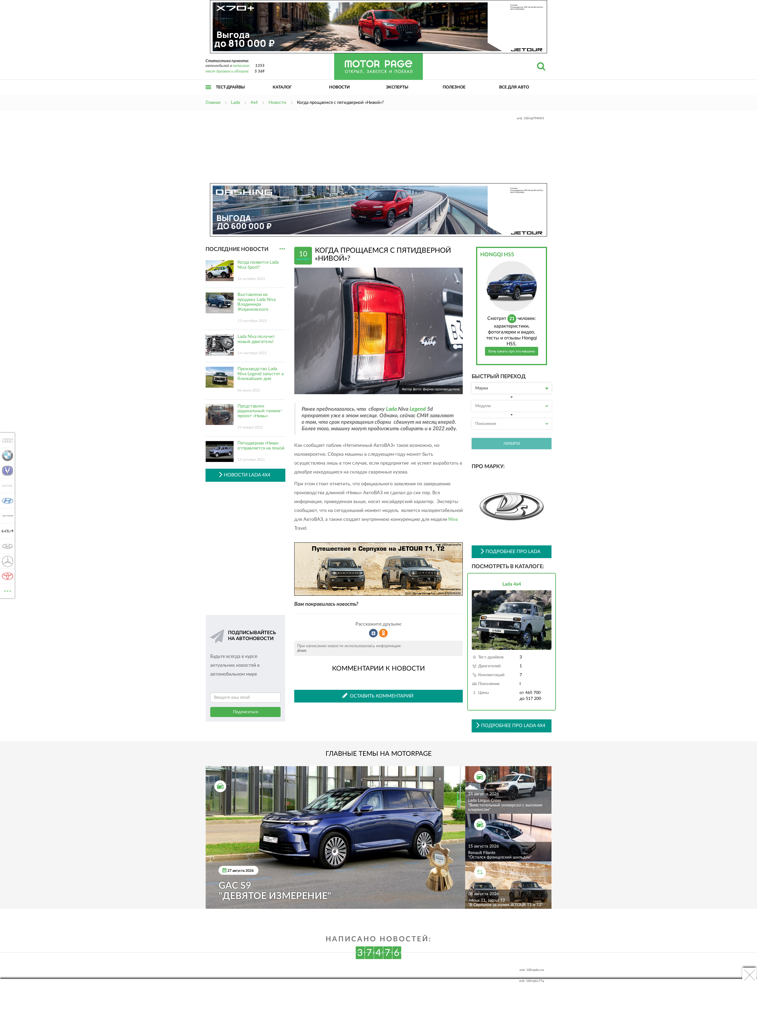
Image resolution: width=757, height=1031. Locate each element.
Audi (6, 440)
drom (301, 651)
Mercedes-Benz (6, 561)
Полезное (454, 87)
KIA (6, 530)
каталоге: (241, 66)
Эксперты (397, 87)
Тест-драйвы (230, 87)
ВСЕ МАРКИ (8, 589)
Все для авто (514, 87)
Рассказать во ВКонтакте (373, 633)
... (282, 249)
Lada (391, 409)
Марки (481, 388)
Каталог (282, 87)
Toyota (6, 576)
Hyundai (6, 500)
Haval (6, 485)
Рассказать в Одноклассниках (383, 633)
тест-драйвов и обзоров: (227, 71)
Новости (339, 87)
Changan (6, 470)
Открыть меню (208, 94)
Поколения (485, 424)
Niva (453, 519)
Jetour (6, 515)
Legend (418, 409)
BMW (6, 455)
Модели (483, 406)
